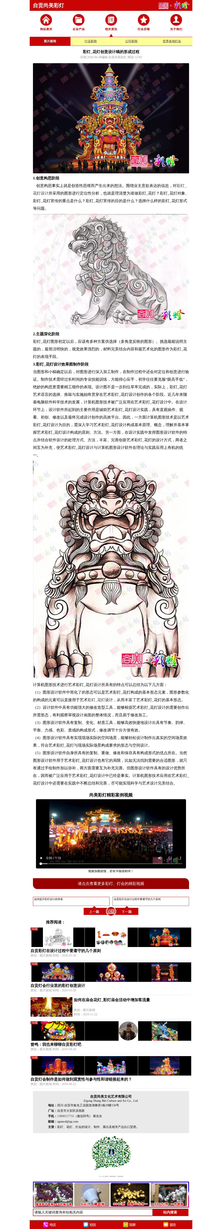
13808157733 (65, 1116)
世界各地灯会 (172, 41)
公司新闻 (131, 41)
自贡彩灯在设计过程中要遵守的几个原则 (66, 951)
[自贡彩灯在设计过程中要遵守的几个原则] (127, 915)
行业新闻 (91, 41)
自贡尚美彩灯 (48, 5)
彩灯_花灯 (96, 700)
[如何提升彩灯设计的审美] (95, 915)
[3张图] (111, 946)
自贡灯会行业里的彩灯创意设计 (58, 985)
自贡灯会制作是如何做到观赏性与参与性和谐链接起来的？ (81, 1079)
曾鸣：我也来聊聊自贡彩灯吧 (56, 1044)
